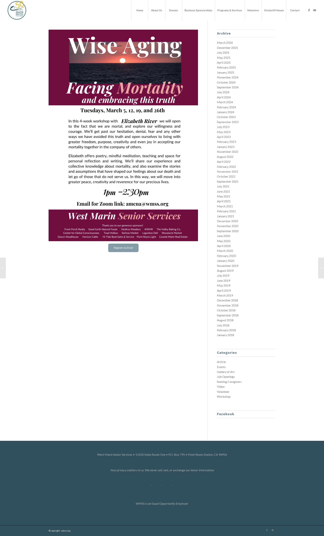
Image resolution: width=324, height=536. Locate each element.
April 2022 (224, 161)
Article (221, 362)
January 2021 (225, 216)
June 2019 (223, 280)
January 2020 (225, 260)
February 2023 (226, 141)
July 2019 (223, 275)
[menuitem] (139, 10)
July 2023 (223, 127)
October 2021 (226, 176)
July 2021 (223, 186)
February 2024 (226, 107)
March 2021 (225, 206)
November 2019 (227, 265)
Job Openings (226, 376)
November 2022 (227, 151)
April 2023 (224, 137)
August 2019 (225, 270)
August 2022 (225, 156)
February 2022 (226, 166)
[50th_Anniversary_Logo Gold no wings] (17, 10)
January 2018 (225, 335)
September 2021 (227, 181)
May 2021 (223, 196)
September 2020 (227, 231)
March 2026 (225, 42)
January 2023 (225, 146)
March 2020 (225, 250)
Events (221, 367)
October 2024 (226, 82)
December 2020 (227, 221)
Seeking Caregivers (229, 381)
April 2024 (224, 97)
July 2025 (223, 52)
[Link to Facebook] (309, 10)
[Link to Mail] (314, 10)
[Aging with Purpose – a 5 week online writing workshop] (321, 268)
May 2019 (223, 285)
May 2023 (223, 132)
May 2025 (223, 57)
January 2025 (225, 72)
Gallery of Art (226, 371)
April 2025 (224, 62)
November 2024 (227, 77)
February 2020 (226, 255)
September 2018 (227, 315)
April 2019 (224, 290)
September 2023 (227, 122)
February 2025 (226, 67)
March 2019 (225, 295)
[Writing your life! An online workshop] (3, 268)
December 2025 (227, 47)
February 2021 (226, 211)
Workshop (224, 396)
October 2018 (226, 310)
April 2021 (224, 201)
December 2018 (227, 300)
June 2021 (223, 191)
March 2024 (225, 102)
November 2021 (227, 171)
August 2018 (225, 320)
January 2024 (225, 112)
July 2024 (223, 92)
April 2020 (224, 246)
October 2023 (226, 117)
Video (221, 386)
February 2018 (226, 330)
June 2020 (223, 236)
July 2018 (223, 325)
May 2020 (223, 241)
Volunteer (223, 391)
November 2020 (227, 226)
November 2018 (227, 305)
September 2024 (227, 87)
